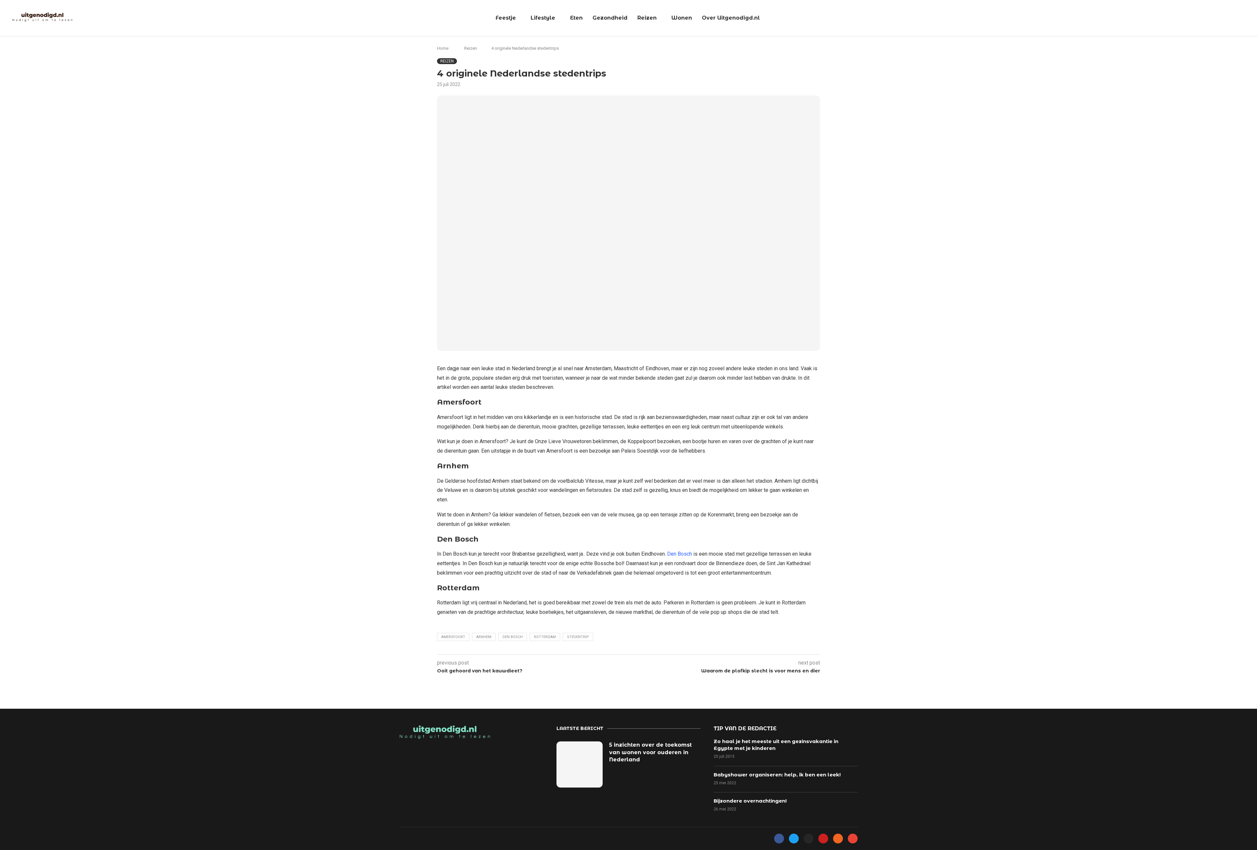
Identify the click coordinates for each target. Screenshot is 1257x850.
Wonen (681, 18)
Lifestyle (543, 18)
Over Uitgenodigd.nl (731, 18)
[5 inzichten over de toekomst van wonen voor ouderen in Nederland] (579, 764)
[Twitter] (794, 838)
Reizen (647, 18)
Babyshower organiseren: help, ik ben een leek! (777, 775)
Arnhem (483, 637)
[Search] (1249, 18)
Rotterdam (545, 637)
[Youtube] (823, 838)
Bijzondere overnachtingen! (750, 801)
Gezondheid (610, 18)
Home (442, 48)
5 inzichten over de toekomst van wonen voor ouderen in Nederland (650, 752)
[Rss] (838, 838)
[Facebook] (779, 838)
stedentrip (578, 637)
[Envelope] (853, 838)
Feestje (506, 18)
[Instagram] (808, 838)
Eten (576, 18)
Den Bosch (679, 554)
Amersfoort (453, 637)
